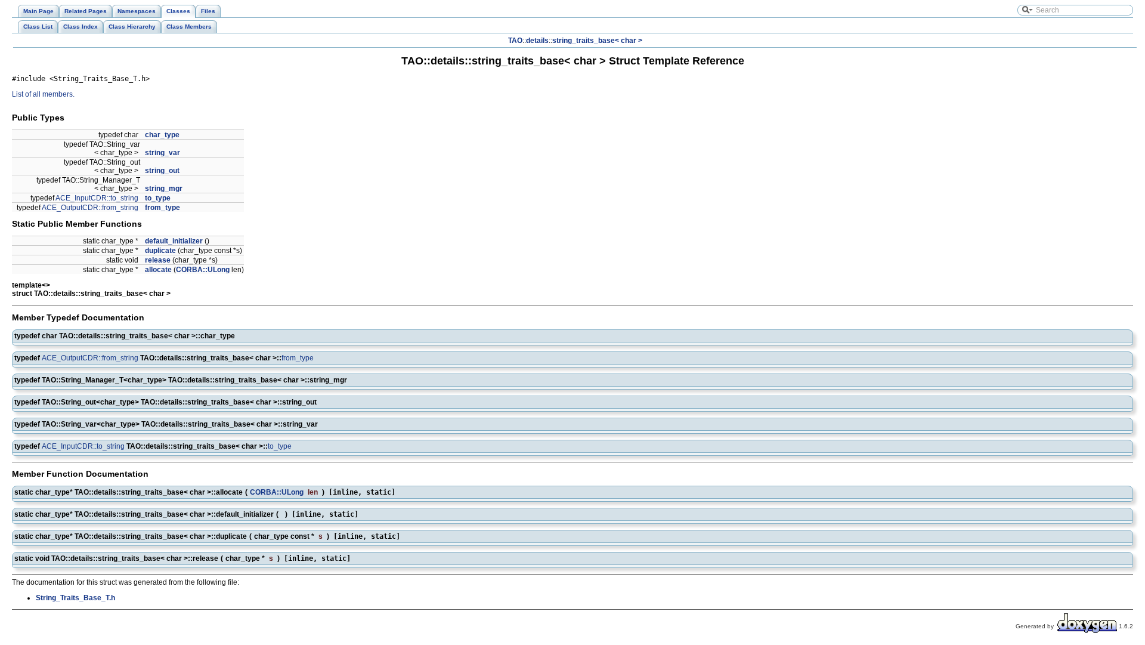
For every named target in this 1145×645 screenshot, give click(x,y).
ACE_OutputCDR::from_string (90, 207)
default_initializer (174, 241)
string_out (162, 170)
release (158, 260)
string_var (162, 153)
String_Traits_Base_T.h (75, 598)
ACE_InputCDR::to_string (96, 198)
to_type (158, 198)
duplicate (160, 250)
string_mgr (163, 188)
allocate (158, 270)
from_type (162, 207)
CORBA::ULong (203, 270)
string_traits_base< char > (597, 40)
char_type (162, 135)
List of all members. (43, 94)
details (537, 40)
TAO (515, 40)
